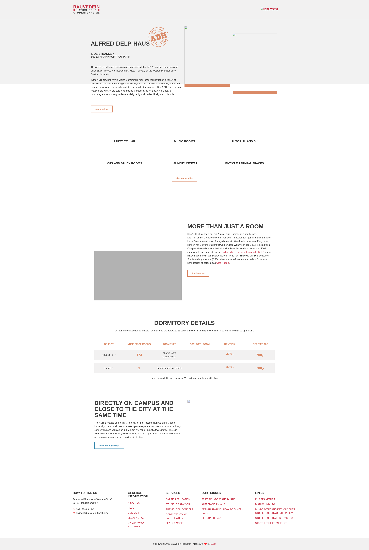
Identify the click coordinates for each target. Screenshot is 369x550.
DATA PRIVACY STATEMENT (136, 525)
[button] (293, 9)
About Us (134, 503)
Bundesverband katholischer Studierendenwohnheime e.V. (275, 511)
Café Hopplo (222, 263)
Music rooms (184, 141)
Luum (213, 544)
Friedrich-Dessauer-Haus (219, 499)
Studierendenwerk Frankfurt (275, 518)
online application (178, 499)
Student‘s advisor (178, 504)
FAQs (131, 508)
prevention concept (179, 509)
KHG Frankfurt (265, 499)
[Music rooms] (184, 133)
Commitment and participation (176, 516)
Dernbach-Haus (212, 518)
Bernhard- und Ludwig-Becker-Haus (222, 511)
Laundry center (184, 163)
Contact (133, 513)
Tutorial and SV (244, 141)
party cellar (124, 141)
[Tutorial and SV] (244, 133)
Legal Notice (136, 518)
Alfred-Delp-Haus (213, 504)
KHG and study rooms (124, 163)
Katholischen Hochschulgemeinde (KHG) (243, 252)
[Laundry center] (184, 155)
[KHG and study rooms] (124, 155)
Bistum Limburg (265, 504)
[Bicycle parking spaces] (244, 155)
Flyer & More (174, 523)
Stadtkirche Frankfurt (271, 523)
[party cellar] (124, 133)
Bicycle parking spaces (244, 163)
